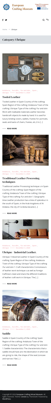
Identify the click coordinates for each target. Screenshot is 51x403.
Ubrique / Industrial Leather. (19, 252)
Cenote (23, 397)
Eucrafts (15, 90)
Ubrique (5, 93)
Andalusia (6, 327)
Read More (12, 128)
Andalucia (6, 90)
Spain (34, 90)
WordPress (6, 399)
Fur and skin (25, 90)
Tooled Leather (11, 97)
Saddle (6, 333)
